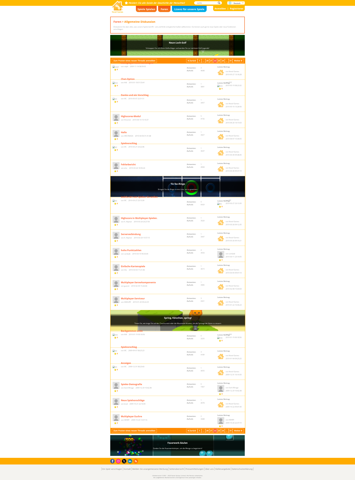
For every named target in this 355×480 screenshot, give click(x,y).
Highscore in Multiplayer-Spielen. (139, 218)
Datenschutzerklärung (242, 469)
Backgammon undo (132, 330)
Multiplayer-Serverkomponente (138, 282)
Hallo (124, 132)
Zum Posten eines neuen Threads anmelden (134, 60)
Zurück (192, 60)
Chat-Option (128, 79)
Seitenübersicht (176, 469)
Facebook (113, 461)
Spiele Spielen (146, 9)
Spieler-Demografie (131, 384)
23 (219, 60)
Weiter (237, 60)
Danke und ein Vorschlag (135, 95)
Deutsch (237, 3)
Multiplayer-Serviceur (133, 298)
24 (223, 60)
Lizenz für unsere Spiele (189, 9)
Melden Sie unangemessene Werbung (150, 469)
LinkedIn (130, 461)
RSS (136, 461)
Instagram (119, 461)
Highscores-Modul (131, 116)
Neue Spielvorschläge (132, 400)
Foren (164, 9)
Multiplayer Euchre (131, 416)
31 (231, 60)
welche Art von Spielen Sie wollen (139, 196)
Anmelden (220, 8)
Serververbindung (131, 234)
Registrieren (236, 8)
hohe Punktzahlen (131, 250)
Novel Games (117, 6)
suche (220, 3)
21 (211, 60)
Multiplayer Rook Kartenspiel (137, 62)
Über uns (209, 469)
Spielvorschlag (129, 143)
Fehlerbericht (128, 164)
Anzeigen (126, 363)
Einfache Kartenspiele (133, 266)
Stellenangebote (222, 469)
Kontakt (127, 469)
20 (207, 60)
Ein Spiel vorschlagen (112, 469)
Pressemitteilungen (195, 469)
